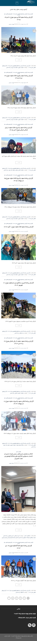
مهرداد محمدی (11, 24)
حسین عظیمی (11, 535)
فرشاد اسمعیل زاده (25, 537)
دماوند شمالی (17, 393)
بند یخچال (21, 333)
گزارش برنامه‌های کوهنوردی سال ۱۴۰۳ (20, 542)
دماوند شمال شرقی (20, 170)
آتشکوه (22, 592)
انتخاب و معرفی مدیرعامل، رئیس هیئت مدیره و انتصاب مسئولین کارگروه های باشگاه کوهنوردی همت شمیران (18, 456)
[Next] (8, 598)
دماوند (22, 393)
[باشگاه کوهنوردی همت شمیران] (28, 3)
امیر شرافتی (17, 535)
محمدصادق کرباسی (11, 537)
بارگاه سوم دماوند (20, 445)
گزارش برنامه (30, 14)
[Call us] (30, 625)
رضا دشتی (8, 67)
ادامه (18, 59)
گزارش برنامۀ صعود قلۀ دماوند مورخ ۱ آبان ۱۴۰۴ (18, 227)
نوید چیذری (4, 537)
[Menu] (17, 3)
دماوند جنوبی (21, 67)
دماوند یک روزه (14, 67)
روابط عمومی (11, 463)
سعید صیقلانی (33, 537)
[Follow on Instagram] (34, 625)
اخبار (17, 451)
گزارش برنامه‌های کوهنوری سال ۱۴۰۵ (20, 14)
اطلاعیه (19, 451)
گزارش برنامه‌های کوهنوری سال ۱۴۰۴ (20, 223)
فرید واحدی (18, 537)
